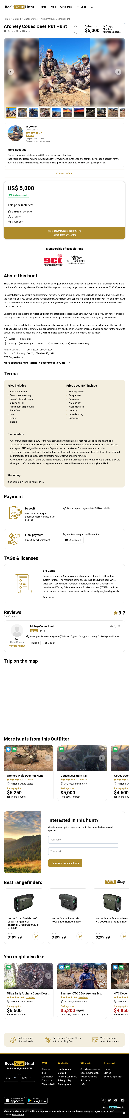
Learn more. (18, 1114)
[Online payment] (62, 749)
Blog (44, 1073)
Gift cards (85, 1080)
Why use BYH (48, 1084)
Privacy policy (64, 1080)
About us (46, 1069)
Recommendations (90, 1073)
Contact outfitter (64, 173)
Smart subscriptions (91, 1069)
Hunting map (64, 1069)
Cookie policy (64, 1084)
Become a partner (113, 1076)
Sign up (107, 1073)
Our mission (47, 1076)
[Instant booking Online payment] (12, 749)
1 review (30, 135)
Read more (48, 597)
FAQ (83, 1084)
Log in (107, 1069)
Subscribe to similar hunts (65, 863)
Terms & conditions (67, 1076)
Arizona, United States (19, 31)
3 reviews (83, 997)
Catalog (62, 1073)
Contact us (47, 1080)
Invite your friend (89, 1076)
